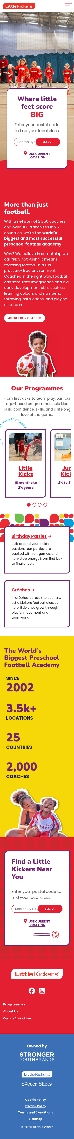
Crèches (21, 590)
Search (48, 142)
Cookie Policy (35, 1100)
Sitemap (35, 1119)
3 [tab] (40, 505)
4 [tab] (45, 505)
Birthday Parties (29, 536)
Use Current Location (39, 155)
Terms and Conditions (35, 1112)
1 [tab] (29, 505)
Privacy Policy (35, 1106)
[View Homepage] (19, 6)
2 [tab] (34, 505)
